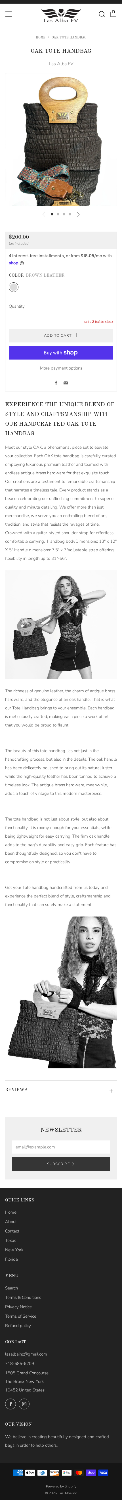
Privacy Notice (18, 1307)
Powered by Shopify (61, 1486)
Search (11, 1288)
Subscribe (58, 1164)
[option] (61, 139)
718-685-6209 (19, 1363)
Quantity (17, 306)
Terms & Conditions (23, 1297)
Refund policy (18, 1325)
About (11, 1222)
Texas (10, 1240)
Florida (11, 1259)
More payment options (61, 368)
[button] (52, 214)
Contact (12, 1231)
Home (40, 37)
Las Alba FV (61, 64)
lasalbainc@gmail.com (26, 1354)
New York (14, 1250)
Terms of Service (20, 1316)
